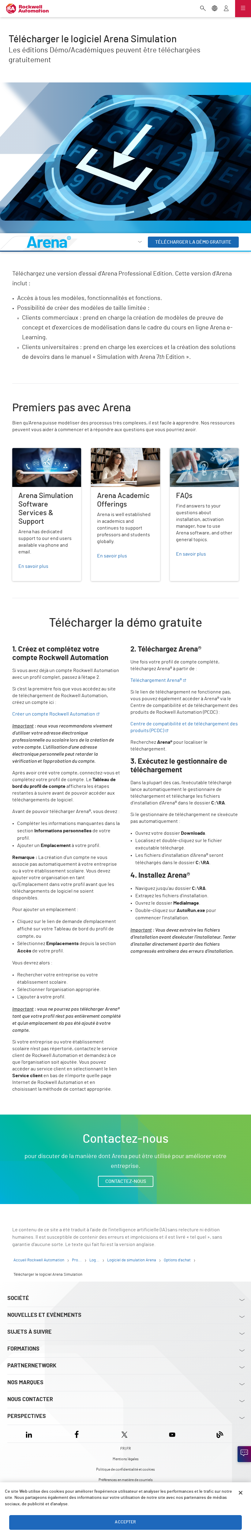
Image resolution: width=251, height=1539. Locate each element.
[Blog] (220, 1433)
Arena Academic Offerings (119, 451)
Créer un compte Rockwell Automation (53, 714)
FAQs (175, 451)
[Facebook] (76, 1433)
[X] (124, 1433)
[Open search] (203, 9)
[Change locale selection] (214, 9)
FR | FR (125, 1448)
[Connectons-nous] (244, 1454)
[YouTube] (172, 1433)
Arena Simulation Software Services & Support (41, 455)
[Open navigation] (243, 8)
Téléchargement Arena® (156, 680)
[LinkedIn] (30, 1433)
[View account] (226, 9)
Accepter (125, 1522)
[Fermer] (240, 1492)
